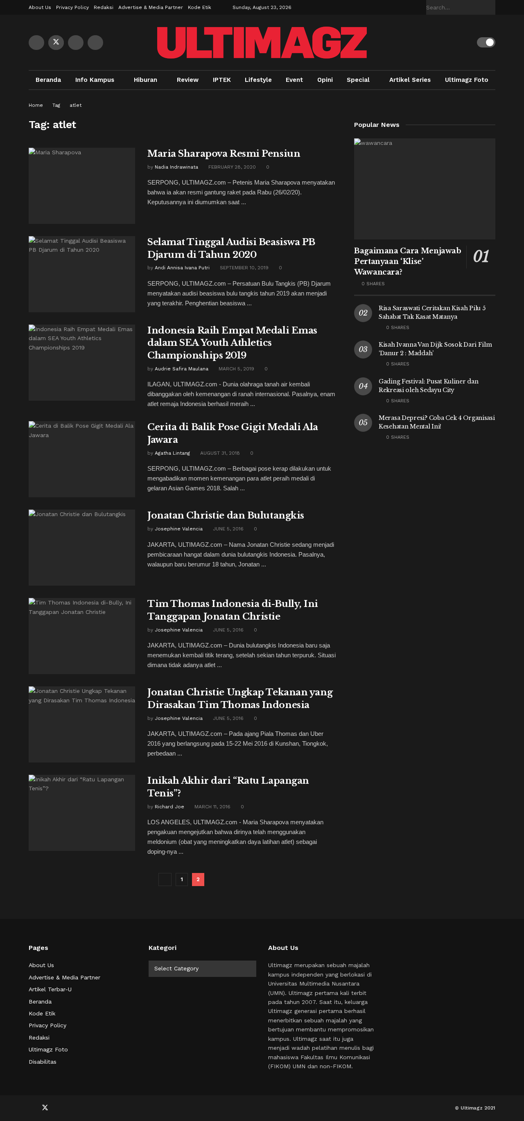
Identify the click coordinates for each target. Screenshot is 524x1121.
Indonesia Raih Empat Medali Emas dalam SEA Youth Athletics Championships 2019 (232, 343)
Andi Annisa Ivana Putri (182, 268)
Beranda (48, 79)
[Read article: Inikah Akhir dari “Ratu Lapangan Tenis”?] (82, 813)
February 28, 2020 (231, 167)
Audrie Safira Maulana (181, 369)
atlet (75, 105)
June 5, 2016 (227, 529)
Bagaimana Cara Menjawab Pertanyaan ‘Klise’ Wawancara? (407, 261)
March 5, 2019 (235, 369)
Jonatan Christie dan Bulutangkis (225, 515)
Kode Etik (199, 7)
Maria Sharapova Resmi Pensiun (223, 153)
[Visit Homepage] (262, 43)
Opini (325, 79)
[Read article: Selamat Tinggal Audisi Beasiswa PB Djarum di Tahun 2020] (82, 274)
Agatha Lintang (172, 453)
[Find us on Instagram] (95, 42)
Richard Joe (169, 807)
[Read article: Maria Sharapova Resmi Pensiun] (82, 186)
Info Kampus (94, 79)
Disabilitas (42, 1061)
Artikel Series (410, 79)
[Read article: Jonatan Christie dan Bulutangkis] (82, 548)
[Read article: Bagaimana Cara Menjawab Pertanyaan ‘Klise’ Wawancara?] (424, 188)
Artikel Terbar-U (50, 989)
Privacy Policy (72, 7)
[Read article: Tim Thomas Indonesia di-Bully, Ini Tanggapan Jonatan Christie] (82, 636)
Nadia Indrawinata (176, 167)
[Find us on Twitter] (56, 42)
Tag (56, 105)
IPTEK (222, 79)
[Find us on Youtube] (76, 42)
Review (188, 79)
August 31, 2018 (219, 453)
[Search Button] (491, 7)
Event (294, 79)
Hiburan (145, 79)
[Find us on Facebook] (36, 42)
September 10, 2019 (243, 268)
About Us (40, 7)
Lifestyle (258, 79)
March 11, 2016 (211, 807)
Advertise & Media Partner (150, 7)
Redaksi (103, 7)
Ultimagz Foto (466, 79)
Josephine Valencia (179, 529)
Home (36, 105)
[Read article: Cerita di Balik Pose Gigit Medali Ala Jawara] (82, 459)
